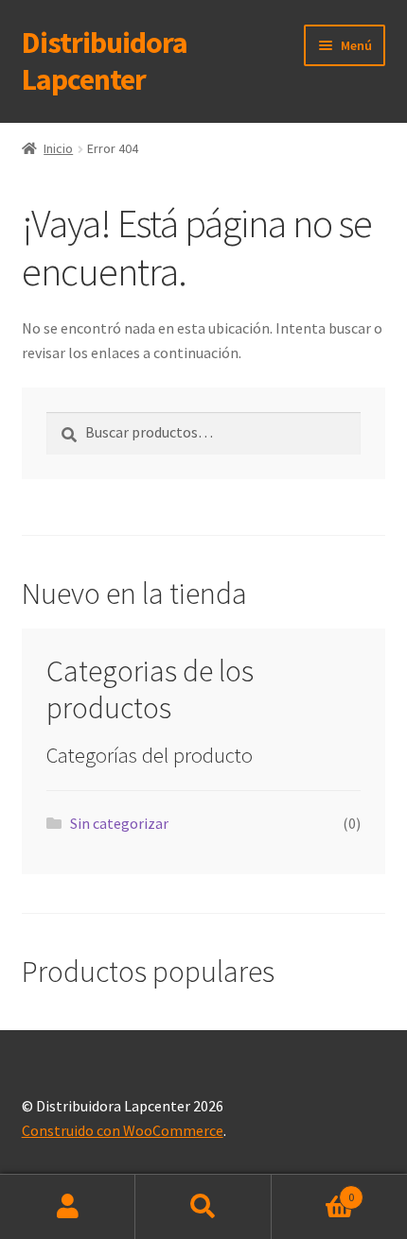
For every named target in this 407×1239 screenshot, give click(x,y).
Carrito (313, 1190)
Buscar (203, 1207)
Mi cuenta (67, 1207)
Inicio (58, 148)
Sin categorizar (119, 823)
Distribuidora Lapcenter (104, 61)
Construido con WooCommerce (122, 1130)
